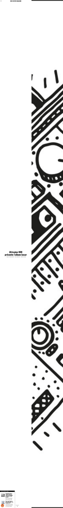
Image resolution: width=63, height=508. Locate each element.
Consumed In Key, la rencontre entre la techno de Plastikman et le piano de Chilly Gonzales (9, 495)
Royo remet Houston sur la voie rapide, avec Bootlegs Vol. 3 (9, 502)
